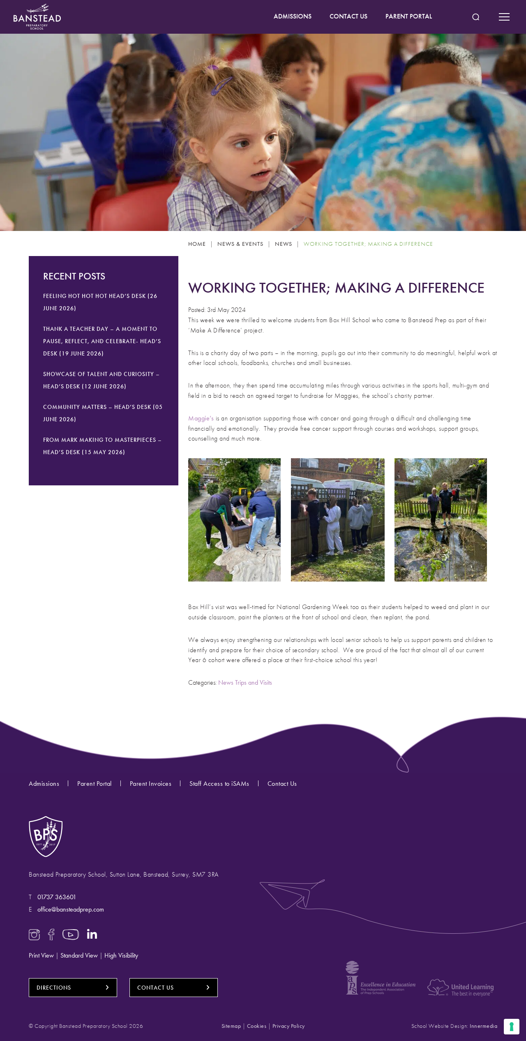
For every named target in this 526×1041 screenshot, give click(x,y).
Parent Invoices (151, 783)
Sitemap (231, 1025)
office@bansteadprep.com (70, 909)
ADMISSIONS (292, 16)
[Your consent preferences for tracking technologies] (511, 1026)
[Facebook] (51, 933)
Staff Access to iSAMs (219, 783)
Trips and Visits (253, 682)
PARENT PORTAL (408, 16)
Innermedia (483, 1025)
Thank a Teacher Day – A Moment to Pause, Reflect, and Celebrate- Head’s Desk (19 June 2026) (102, 341)
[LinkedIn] (92, 933)
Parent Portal (94, 783)
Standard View (79, 955)
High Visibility (121, 955)
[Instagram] (34, 933)
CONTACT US (348, 16)
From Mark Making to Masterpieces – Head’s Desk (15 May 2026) (102, 446)
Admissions (44, 783)
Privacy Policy (288, 1025)
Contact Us (282, 783)
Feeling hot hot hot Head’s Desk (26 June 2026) (100, 302)
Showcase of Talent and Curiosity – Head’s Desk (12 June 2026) (101, 380)
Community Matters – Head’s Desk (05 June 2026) (103, 413)
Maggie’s (201, 418)
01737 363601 (56, 897)
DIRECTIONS (54, 987)
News (225, 682)
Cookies (257, 1025)
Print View (41, 955)
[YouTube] (70, 933)
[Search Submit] (476, 17)
